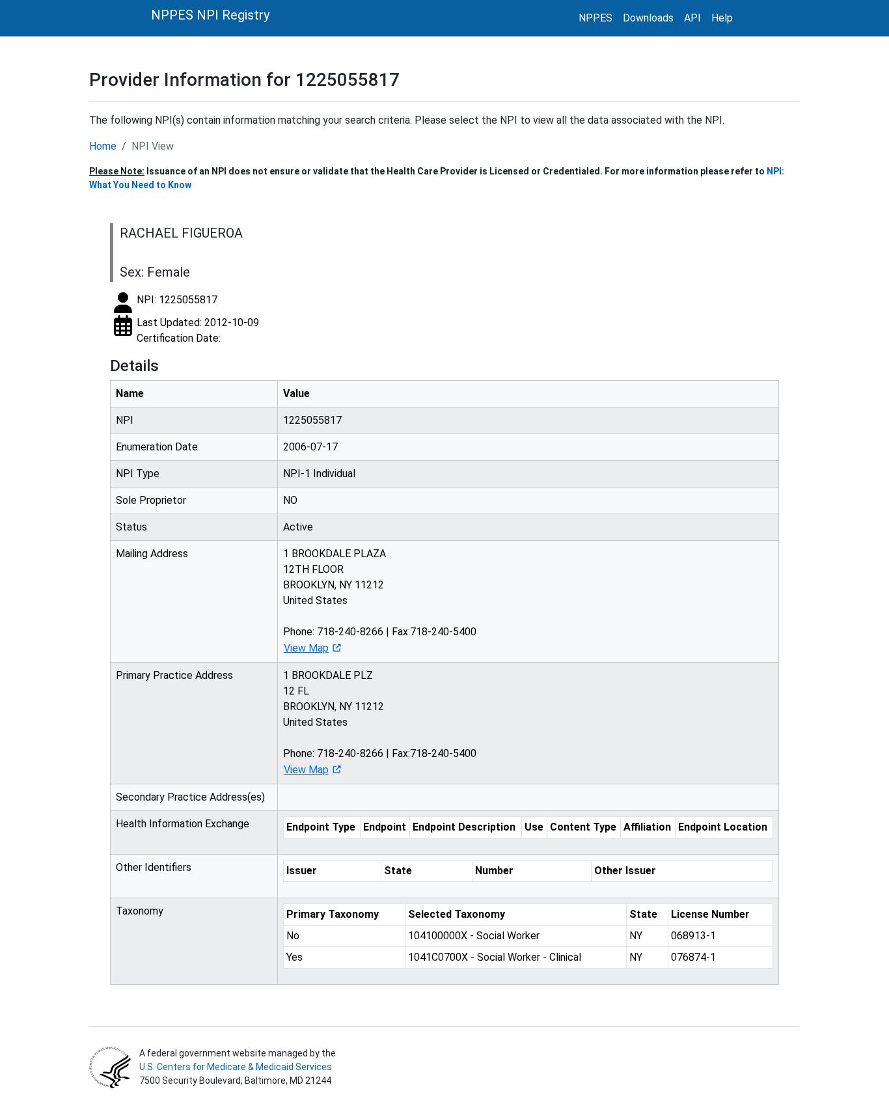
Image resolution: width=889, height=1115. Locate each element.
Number (494, 870)
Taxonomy (139, 911)
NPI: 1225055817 (177, 300)
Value (296, 393)
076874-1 (693, 957)
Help (722, 18)
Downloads (648, 18)
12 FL (296, 691)
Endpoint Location (722, 827)
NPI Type (137, 473)
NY (635, 935)
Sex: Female (155, 272)
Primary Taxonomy (332, 914)
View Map (306, 648)
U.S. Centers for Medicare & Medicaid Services (235, 1067)
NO (290, 500)
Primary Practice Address (174, 675)
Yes (294, 957)
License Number (710, 914)
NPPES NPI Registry (210, 15)
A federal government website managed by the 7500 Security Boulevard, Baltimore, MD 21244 (236, 1067)
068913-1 (693, 935)
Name (130, 393)
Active (298, 527)
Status (131, 527)
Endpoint (384, 827)
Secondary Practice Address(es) (190, 797)
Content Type (583, 827)
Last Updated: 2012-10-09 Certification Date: (198, 330)
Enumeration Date (157, 447)
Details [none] (134, 366)
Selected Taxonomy (456, 914)
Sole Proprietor (151, 500)
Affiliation (647, 827)
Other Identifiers (153, 867)
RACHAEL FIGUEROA (181, 233)
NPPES (595, 18)
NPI (124, 420)
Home (102, 146)
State (398, 870)
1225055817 (312, 420)
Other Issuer (625, 870)
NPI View (152, 146)
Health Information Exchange (182, 824)
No (292, 935)
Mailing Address (152, 553)
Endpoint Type (320, 827)
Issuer (301, 870)
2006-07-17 (310, 447)
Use (534, 827)
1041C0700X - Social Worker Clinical (494, 957)
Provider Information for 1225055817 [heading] (244, 79)
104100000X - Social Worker (474, 935)
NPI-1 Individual (319, 473)
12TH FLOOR (313, 569)
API (692, 18)
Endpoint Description (464, 827)
